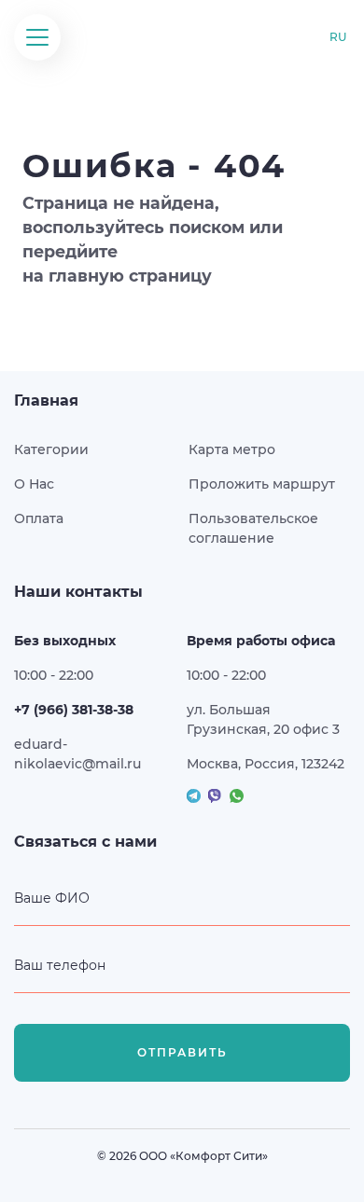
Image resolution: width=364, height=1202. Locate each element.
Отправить (182, 1052)
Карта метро (232, 449)
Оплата (38, 518)
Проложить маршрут (262, 484)
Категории (51, 449)
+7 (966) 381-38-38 (73, 709)
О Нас (34, 484)
